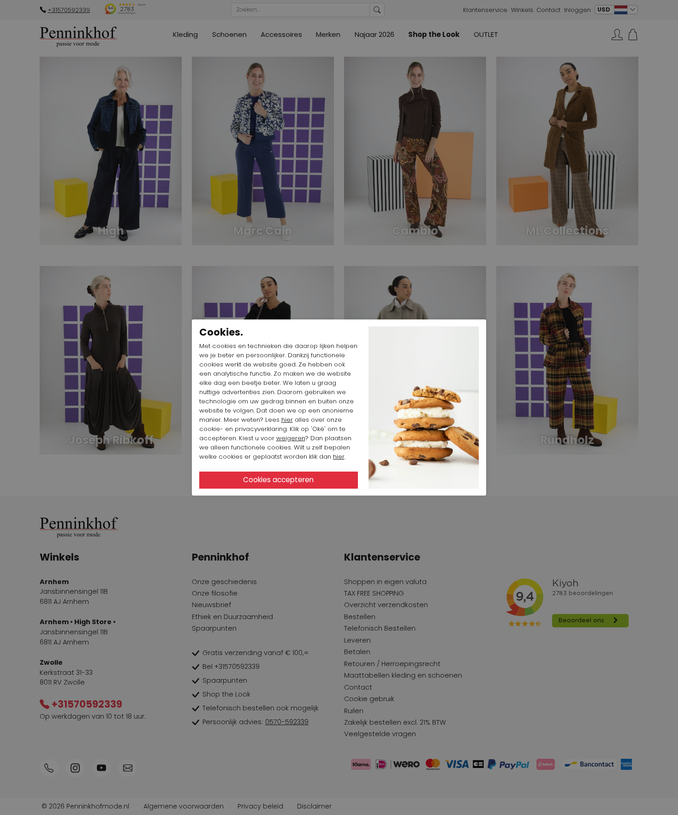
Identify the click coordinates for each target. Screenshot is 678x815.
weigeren (290, 438)
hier (287, 419)
